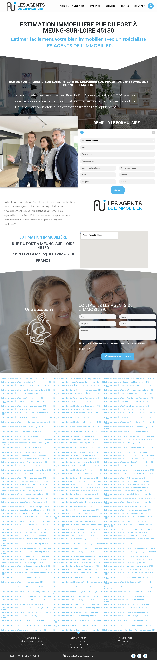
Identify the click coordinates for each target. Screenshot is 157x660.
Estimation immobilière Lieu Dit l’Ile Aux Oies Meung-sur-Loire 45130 (128, 465)
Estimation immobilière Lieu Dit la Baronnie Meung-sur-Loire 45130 (77, 422)
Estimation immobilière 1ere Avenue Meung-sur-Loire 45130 (23, 393)
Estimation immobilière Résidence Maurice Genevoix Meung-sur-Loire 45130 (129, 423)
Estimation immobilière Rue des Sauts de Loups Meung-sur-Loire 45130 (76, 418)
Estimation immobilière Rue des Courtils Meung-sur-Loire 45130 (127, 596)
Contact (139, 6)
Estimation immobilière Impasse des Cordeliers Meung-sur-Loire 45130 (26, 507)
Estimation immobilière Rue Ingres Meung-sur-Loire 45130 (22, 398)
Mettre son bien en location (31, 641)
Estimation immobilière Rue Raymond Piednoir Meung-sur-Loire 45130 (78, 484)
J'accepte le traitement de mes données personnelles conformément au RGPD (113, 343)
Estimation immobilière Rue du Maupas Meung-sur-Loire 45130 (127, 513)
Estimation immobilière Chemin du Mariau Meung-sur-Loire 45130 (76, 566)
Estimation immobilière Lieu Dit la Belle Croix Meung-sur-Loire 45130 (77, 470)
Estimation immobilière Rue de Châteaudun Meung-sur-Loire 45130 (77, 548)
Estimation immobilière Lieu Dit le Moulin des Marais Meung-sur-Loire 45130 (26, 413)
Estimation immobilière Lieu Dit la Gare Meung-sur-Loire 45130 (75, 539)
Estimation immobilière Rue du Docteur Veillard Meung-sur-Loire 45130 (24, 544)
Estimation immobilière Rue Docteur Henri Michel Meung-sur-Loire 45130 (128, 573)
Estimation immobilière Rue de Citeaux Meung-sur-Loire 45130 (23, 563)
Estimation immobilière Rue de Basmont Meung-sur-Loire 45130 (76, 436)
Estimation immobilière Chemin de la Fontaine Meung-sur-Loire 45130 (78, 556)
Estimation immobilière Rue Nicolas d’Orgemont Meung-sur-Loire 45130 (127, 386)
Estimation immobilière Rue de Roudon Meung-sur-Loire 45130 (127, 563)
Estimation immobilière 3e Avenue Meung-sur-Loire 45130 (74, 599)
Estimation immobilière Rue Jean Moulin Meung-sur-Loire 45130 (76, 462)
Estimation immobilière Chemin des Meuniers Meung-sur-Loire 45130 (78, 612)
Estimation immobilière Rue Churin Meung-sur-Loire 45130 (22, 582)
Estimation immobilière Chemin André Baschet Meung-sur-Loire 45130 (78, 409)
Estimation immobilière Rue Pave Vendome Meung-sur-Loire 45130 (128, 390)
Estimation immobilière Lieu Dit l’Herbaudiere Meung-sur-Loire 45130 (129, 439)
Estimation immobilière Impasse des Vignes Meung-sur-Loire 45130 (25, 521)
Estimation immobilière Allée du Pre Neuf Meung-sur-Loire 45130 (127, 591)
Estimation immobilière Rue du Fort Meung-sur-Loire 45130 (22, 577)
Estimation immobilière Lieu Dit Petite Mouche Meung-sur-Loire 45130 (78, 543)
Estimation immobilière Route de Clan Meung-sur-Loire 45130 (126, 615)
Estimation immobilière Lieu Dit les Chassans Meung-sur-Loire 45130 (26, 596)
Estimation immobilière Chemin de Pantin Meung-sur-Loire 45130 (127, 532)
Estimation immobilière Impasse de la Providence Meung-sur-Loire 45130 (25, 402)
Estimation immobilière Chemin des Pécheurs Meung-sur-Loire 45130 (26, 439)
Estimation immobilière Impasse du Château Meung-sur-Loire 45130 (77, 513)
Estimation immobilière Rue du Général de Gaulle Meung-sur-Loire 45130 (77, 621)
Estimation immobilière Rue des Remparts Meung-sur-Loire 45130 (25, 524)
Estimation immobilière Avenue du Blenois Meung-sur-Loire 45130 (128, 529)
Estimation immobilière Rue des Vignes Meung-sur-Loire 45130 (23, 532)
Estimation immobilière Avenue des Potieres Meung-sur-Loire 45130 (129, 539)
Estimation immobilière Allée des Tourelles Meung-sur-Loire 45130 (25, 502)
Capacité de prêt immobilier (78, 644)
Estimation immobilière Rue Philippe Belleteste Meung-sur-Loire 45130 (26, 422)
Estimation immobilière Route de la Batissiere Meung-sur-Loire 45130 (129, 379)
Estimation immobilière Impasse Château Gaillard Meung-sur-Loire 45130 (25, 539)
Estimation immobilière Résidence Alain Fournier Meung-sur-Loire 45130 (128, 517)
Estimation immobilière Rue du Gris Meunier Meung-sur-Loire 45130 (129, 455)
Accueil (64, 6)
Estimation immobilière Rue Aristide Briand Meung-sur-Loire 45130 (77, 615)
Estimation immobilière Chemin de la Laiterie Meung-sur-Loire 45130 (26, 470)
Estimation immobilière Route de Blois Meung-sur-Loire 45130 (23, 447)
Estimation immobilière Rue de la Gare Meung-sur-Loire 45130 (23, 436)
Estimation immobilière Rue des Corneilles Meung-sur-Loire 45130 (25, 529)
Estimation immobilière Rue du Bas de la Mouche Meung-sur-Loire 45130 (77, 394)
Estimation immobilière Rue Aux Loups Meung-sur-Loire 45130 (126, 607)
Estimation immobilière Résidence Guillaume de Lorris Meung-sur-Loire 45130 (25, 443)
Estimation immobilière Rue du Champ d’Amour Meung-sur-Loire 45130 (130, 412)
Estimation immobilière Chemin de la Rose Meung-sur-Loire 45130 (76, 494)
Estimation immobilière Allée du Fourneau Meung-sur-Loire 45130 (76, 439)
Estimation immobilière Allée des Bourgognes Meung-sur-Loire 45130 (26, 510)
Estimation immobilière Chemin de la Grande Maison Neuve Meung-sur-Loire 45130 (77, 525)
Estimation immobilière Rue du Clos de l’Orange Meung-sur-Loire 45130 (127, 503)
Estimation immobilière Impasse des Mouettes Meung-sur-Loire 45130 (26, 591)
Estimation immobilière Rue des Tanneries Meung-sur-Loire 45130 (25, 487)
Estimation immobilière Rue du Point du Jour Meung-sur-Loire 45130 (25, 473)
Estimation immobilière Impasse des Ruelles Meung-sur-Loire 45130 (77, 491)
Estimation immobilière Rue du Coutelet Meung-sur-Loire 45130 (76, 459)
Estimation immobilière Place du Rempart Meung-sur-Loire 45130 (76, 569)
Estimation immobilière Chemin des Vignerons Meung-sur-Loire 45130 (129, 625)
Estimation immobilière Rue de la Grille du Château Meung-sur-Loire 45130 (77, 608)
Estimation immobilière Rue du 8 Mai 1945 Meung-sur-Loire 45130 (128, 393)
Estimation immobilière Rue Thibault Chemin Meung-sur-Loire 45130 (77, 507)
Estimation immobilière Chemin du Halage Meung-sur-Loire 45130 (76, 412)
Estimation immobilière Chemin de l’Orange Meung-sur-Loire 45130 (25, 390)
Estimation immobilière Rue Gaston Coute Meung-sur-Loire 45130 (76, 563)
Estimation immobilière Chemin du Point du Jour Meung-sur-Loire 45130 (127, 600)
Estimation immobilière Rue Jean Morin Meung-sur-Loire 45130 (23, 455)
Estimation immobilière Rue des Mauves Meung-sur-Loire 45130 (76, 443)
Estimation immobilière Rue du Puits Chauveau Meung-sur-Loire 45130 (129, 398)
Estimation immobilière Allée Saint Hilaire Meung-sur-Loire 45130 (76, 510)
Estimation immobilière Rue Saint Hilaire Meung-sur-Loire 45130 (24, 604)
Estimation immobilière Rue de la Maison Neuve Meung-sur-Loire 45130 (76, 448)
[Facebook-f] (133, 656)
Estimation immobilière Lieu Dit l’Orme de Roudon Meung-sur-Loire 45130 (77, 587)
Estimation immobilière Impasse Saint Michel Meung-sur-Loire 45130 (129, 470)
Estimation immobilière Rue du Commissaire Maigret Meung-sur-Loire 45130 (26, 616)
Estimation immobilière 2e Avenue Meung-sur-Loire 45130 (74, 535)
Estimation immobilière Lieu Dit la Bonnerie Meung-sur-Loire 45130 (77, 406)
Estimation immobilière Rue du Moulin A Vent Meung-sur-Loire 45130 (78, 577)
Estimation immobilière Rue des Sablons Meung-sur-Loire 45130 (76, 572)
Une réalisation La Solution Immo (80, 656)
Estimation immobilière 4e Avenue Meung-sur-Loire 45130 (125, 507)
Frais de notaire (78, 641)
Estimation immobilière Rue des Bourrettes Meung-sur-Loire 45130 (77, 452)
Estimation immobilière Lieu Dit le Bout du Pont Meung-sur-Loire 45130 (130, 630)
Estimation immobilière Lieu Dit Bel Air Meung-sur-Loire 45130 (75, 401)
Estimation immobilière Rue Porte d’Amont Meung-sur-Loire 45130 (77, 481)
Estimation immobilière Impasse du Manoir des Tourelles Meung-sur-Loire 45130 (129, 525)
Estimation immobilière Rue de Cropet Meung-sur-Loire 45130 (126, 543)
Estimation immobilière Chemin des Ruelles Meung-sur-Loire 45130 (128, 612)
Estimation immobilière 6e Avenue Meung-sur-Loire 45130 (125, 535)
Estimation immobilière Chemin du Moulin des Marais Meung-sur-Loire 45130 (78, 432)
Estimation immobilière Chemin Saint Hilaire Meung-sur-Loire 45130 (77, 390)
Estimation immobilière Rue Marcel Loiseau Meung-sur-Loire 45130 (128, 487)
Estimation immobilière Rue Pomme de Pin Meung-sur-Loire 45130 (128, 521)
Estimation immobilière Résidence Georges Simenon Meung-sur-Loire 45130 (26, 573)
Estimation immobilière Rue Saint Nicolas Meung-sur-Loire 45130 (76, 478)
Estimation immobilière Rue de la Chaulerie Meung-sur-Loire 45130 (128, 559)
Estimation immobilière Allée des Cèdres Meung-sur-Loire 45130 (24, 481)
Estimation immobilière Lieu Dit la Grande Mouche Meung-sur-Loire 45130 (77, 583)
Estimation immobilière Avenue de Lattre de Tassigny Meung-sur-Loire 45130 (78, 517)
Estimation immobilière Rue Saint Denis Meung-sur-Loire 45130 (24, 491)
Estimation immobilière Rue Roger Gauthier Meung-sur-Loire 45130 (25, 566)
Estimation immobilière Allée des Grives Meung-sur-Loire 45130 (127, 382)
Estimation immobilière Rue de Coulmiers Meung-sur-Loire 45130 (76, 521)
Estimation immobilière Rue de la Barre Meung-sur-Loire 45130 (24, 406)
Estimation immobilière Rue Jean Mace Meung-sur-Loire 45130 (75, 559)
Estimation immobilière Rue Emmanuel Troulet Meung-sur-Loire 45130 (26, 484)
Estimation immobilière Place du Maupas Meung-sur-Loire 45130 (24, 494)
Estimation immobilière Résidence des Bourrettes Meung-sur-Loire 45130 (128, 418)
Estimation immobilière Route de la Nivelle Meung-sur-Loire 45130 (25, 427)
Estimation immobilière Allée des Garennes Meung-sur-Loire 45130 (128, 431)
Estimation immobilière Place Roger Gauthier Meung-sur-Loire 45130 (77, 499)
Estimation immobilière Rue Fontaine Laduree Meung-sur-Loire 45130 (129, 499)
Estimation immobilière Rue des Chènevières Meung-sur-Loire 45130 (129, 459)
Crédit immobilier (78, 647)
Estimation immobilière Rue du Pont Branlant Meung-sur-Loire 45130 (129, 481)
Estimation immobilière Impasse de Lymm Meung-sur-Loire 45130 (24, 559)
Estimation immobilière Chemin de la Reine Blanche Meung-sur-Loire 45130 (129, 427)
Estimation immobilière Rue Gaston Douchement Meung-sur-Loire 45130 (128, 583)
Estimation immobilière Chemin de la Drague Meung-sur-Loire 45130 (26, 625)
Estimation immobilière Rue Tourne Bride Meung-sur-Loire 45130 (127, 406)
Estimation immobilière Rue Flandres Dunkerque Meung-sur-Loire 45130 (25, 608)
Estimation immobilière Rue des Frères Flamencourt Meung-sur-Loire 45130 (78, 474)
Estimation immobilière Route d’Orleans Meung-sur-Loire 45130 (24, 499)
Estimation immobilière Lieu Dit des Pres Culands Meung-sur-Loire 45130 (77, 466)
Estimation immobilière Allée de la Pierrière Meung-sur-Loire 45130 (77, 385)
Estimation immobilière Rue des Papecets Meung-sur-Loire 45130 (25, 556)
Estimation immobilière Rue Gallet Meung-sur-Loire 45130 (125, 443)
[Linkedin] (145, 656)
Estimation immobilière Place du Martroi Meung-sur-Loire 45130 (127, 409)
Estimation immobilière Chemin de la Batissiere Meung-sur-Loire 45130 (78, 630)
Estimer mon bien (78, 637)
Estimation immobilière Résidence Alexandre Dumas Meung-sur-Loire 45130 (129, 578)
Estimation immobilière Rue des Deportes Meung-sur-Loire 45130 (128, 510)
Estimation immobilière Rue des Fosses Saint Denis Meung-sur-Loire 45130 (77, 503)
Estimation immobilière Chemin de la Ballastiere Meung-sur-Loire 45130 (127, 495)
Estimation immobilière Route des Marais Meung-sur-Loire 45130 (76, 596)
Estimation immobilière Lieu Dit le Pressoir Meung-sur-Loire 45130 (25, 620)
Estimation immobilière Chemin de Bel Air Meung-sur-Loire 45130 (76, 455)
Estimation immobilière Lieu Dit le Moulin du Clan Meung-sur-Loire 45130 (25, 552)
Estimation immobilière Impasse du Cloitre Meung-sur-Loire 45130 (128, 620)
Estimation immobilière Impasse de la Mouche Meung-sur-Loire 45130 (78, 529)
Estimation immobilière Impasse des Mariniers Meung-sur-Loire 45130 (26, 612)
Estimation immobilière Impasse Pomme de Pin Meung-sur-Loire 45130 (78, 382)
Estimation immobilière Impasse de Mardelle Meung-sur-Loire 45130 (129, 436)
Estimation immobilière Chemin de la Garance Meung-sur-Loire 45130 (26, 516)
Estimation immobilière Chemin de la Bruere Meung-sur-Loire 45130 (128, 484)
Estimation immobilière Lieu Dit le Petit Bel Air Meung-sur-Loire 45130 (78, 379)
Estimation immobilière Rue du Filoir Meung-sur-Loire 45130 (125, 478)
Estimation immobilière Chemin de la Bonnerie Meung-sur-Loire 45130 (129, 548)
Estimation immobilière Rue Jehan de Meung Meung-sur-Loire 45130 (26, 548)
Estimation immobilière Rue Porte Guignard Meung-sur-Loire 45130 (77, 398)
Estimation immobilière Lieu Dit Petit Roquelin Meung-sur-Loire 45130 (78, 532)
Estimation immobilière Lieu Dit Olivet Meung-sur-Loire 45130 (23, 409)
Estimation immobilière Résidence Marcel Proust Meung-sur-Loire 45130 (77, 626)
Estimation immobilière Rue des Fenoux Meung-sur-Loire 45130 (24, 379)
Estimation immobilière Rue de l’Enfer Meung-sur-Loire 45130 (23, 535)
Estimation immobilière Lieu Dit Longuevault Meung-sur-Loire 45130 (128, 473)
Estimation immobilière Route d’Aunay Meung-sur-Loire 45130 (23, 630)
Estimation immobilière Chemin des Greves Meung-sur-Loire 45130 (128, 569)
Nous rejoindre (125, 637)
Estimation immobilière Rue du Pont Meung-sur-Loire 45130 (22, 452)
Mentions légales (125, 641)
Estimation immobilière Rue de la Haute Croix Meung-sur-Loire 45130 (26, 382)
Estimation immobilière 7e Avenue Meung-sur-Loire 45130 (74, 551)
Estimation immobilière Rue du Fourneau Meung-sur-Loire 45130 (24, 599)
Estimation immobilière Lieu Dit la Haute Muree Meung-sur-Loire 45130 (26, 417)
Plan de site (125, 644)
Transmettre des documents (31, 644)
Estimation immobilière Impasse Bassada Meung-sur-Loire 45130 (76, 427)
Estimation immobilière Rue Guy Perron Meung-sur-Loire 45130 (76, 604)
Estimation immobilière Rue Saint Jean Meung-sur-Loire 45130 (23, 431)
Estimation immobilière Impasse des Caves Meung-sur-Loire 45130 (25, 385)
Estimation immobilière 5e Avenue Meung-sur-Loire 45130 (22, 587)
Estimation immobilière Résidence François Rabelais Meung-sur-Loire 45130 (78, 592)
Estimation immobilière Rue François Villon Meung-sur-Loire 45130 (25, 513)
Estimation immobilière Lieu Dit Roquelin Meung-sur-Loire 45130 (127, 491)
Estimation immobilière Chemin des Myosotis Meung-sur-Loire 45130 (77, 487)
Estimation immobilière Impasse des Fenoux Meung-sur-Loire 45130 (128, 447)
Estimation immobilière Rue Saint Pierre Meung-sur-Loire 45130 (127, 401)
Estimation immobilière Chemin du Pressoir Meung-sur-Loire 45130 (128, 566)
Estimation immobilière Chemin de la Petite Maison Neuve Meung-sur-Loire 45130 (129, 587)
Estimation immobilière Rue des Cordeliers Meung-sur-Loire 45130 (128, 556)
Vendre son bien (31, 637)
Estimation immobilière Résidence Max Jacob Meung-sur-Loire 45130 (129, 604)
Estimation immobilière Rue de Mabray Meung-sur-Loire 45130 (23, 465)
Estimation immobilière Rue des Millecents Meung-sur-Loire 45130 (25, 459)
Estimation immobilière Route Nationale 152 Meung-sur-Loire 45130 (25, 569)
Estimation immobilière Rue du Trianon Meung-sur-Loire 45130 (24, 478)
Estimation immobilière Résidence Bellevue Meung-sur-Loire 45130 (128, 462)
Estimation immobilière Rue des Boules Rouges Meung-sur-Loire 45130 (130, 551)
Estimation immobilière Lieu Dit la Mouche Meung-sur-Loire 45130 (128, 452)
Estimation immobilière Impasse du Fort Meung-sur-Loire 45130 (24, 462)
